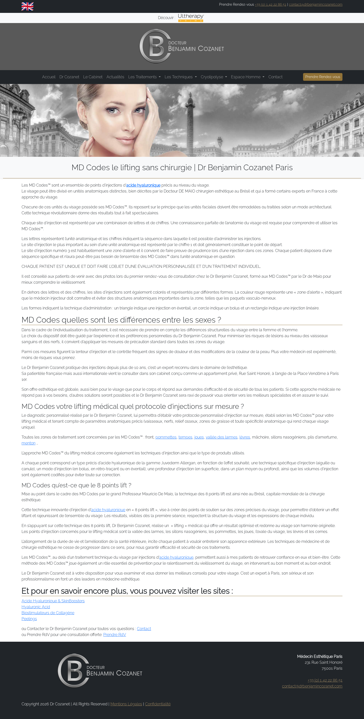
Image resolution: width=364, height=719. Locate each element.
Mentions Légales (126, 704)
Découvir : (167, 17)
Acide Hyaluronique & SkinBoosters (53, 601)
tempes (185, 437)
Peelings (29, 618)
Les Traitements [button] (143, 77)
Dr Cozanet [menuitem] (69, 77)
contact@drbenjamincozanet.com (315, 4)
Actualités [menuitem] (115, 77)
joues (199, 437)
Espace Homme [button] (246, 77)
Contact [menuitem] (275, 77)
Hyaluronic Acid (36, 607)
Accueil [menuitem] (48, 77)
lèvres (244, 437)
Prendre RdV (114, 634)
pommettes (166, 437)
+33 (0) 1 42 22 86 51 (270, 4)
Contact (144, 628)
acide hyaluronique (143, 185)
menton (28, 443)
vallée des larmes (221, 437)
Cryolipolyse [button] (212, 77)
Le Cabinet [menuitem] (93, 77)
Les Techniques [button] (179, 77)
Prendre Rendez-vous (322, 77)
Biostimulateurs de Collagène (48, 612)
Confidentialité (158, 704)
